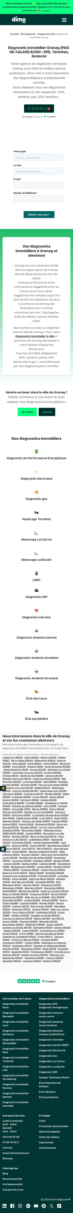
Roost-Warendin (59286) (57, 766)
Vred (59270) (28, 848)
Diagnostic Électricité (52, 1050)
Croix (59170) (45, 818)
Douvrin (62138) (10, 800)
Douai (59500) (34, 763)
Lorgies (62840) (32, 900)
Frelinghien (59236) (46, 912)
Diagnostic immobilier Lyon (16, 1023)
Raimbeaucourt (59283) (23, 867)
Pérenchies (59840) (31, 830)
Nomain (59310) (47, 903)
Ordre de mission (49, 1137)
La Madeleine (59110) (39, 839)
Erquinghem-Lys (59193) (52, 930)
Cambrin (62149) (47, 864)
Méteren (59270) (11, 848)
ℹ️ (3, 849)
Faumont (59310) (20, 906)
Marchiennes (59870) (58, 845)
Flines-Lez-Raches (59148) (46, 779)
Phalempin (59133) (21, 909)
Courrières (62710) (33, 794)
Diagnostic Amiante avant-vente (51, 1015)
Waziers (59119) (35, 766)
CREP (36, 580)
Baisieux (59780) (12, 930)
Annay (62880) (19, 879)
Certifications (47, 1148)
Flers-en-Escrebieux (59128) (53, 785)
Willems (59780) (42, 918)
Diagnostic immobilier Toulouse (16, 1059)
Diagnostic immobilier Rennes (16, 1086)
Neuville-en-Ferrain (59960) (38, 812)
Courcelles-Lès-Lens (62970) (27, 773)
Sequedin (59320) (12, 961)
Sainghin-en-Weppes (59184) (27, 806)
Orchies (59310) (10, 776)
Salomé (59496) (50, 900)
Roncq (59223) (56, 809)
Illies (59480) (57, 897)
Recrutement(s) (12, 1179)
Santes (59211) (10, 824)
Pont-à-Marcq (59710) (23, 912)
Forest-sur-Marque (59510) (25, 940)
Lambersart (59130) (13, 757)
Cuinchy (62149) (12, 864)
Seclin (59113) (60, 818)
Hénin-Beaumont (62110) (16, 770)
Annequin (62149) (47, 876)
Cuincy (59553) (50, 763)
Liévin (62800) (31, 757)
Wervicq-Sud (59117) (13, 812)
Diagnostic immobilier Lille (16, 1068)
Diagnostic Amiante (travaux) (36, 678)
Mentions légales (49, 1131)
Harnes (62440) (38, 770)
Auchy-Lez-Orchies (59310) (54, 891)
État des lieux (47, 1091)
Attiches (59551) (11, 949)
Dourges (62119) (29, 785)
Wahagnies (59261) (42, 927)
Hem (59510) (9, 818)
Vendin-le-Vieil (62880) (31, 776)
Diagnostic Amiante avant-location (51, 1023)
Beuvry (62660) (48, 757)
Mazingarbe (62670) (45, 760)
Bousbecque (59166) (13, 897)
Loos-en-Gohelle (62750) (25, 791)
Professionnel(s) (12, 1184)
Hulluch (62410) (36, 873)
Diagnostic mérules (36, 617)
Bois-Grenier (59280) (41, 906)
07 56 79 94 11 (11, 1142)
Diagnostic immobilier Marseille (16, 1015)
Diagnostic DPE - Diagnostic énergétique (53, 1006)
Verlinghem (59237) (22, 946)
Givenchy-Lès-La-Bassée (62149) (19, 876)
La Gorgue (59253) (32, 782)
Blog (5, 1173)
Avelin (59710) (49, 949)
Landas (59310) (44, 867)
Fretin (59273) (45, 937)
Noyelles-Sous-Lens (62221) (17, 779)
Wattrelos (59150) (21, 815)
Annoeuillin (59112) (21, 809)
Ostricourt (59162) (29, 800)
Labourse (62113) (19, 845)
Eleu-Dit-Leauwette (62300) (43, 852)
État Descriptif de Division (50, 1085)
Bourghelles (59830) (13, 924)
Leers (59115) (49, 806)
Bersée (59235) (59, 894)
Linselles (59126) (34, 803)
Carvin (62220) (40, 797)
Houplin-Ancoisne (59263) (34, 955)
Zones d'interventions (16, 1153)
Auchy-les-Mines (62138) (41, 879)
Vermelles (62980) (44, 882)
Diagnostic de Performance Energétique (36, 458)
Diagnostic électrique (36, 478)
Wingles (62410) (53, 794)
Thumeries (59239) (39, 894)
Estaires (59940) (52, 773)
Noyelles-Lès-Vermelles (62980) (35, 858)
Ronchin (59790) (20, 836)
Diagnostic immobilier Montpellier (16, 1041)
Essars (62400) (38, 845)
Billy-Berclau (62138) (28, 891)
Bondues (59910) (28, 827)
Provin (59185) (26, 934)
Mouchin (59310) (61, 867)
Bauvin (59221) (56, 797)
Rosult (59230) (19, 852)
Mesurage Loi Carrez (36, 539)
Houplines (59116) (11, 830)
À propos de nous (13, 1189)
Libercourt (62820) (12, 794)
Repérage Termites (36, 519)
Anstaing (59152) (49, 940)
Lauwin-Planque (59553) (53, 870)
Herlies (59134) (10, 934)
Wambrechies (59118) (27, 818)
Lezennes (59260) (31, 961)
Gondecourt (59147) (13, 943)
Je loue (47, 412)
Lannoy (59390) (30, 930)
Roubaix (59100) (60, 821)
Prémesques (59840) (41, 952)
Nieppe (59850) (40, 809)
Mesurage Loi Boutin (36, 560)
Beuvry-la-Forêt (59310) (15, 873)
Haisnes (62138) (30, 864)
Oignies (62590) (48, 800)
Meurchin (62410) (33, 888)
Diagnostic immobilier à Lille (34, 336)
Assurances (46, 1142)
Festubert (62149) (42, 861)
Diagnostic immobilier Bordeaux (16, 1032)
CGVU (42, 1121)
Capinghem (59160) (34, 958)
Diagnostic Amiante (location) (36, 658)
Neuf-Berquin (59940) (23, 882)
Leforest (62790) (54, 776)
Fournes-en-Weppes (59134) (17, 918)
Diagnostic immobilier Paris (16, 1006)
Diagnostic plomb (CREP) (54, 1045)
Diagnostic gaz (36, 499)
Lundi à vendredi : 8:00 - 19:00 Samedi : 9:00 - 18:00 (13, 1126)
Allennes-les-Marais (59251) (49, 934)
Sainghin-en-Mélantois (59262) (50, 946)
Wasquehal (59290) (45, 824)
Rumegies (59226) (54, 873)
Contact (8, 1147)
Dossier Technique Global (54, 1077)
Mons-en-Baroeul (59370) (43, 836)
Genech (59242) (62, 927)
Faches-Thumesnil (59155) (46, 842)
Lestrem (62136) (30, 885)
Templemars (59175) (31, 949)
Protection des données (53, 1126)
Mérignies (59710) (48, 921)
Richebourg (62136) (51, 885)
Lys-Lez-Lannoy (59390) (51, 827)
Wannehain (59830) (54, 888)
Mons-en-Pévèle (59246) (15, 894)
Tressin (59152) (32, 943)
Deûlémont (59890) (35, 924)
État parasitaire (36, 719)
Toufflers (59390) (20, 915)
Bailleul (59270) (42, 788)
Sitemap (8, 1158)
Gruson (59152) (10, 921)
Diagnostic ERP (37, 597)
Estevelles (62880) (12, 900)
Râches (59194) (11, 870)
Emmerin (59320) (51, 961)
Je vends (27, 412)
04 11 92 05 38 (11, 1137)
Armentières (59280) (13, 803)
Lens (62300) (19, 766)
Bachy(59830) (10, 891)
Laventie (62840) (29, 903)
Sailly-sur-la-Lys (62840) (37, 897)
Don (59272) (58, 918)
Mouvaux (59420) (11, 821)
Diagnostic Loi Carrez (52, 1061)
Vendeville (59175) (20, 952)
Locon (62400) (10, 858)
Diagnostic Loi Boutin (52, 1066)
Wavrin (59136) (26, 824)
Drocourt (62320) (30, 855)
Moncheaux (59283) (13, 888)
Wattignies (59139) (21, 842)
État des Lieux (36, 698)
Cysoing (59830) (40, 909)
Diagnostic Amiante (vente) (37, 637)
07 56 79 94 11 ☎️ (39, 108)
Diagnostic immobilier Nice (16, 1050)
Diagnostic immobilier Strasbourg (16, 1077)
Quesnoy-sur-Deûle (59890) (36, 821)
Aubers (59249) (54, 924)
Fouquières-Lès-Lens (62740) (18, 788)
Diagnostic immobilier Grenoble (16, 1104)
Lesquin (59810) (33, 833)
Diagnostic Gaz (48, 1056)
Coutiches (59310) (30, 870)
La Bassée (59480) (21, 797)
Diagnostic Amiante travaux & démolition (52, 1032)
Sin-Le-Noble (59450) (22, 760)
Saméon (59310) (61, 861)
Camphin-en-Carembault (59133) (19, 937)
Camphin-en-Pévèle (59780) (17, 927)
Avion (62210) (19, 763)
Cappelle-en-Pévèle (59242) (45, 915)
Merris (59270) (44, 848)
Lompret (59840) (54, 958)
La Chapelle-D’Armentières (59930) (50, 815)
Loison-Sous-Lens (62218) (53, 791)
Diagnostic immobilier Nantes (16, 1095)
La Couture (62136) (21, 861)
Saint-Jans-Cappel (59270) (54, 855)
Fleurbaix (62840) (28, 921)
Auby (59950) (50, 782)
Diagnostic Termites (51, 1039)
